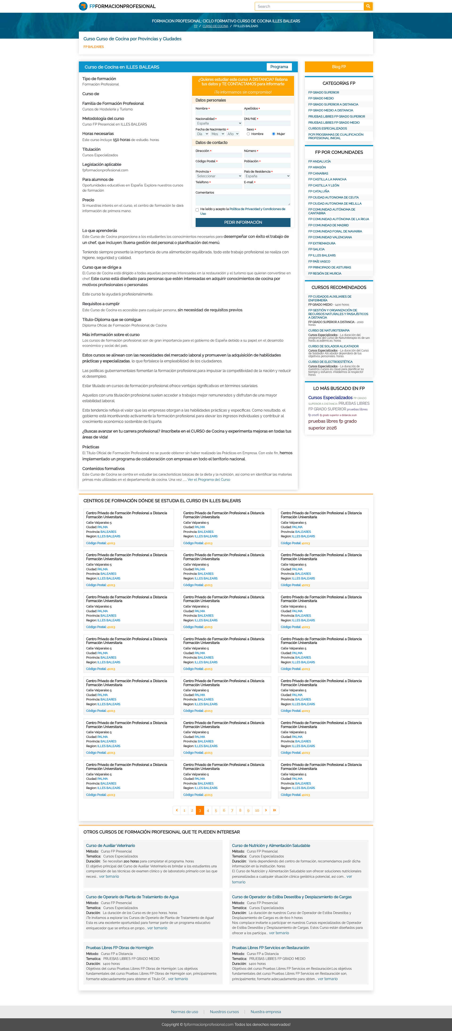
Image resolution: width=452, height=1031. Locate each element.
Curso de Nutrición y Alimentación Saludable (271, 845)
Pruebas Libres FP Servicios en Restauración (270, 948)
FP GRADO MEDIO (321, 98)
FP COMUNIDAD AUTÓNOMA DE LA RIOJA (338, 219)
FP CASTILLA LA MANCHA (327, 179)
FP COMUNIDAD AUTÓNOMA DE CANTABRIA (331, 211)
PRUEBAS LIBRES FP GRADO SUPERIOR (336, 116)
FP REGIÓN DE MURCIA (324, 273)
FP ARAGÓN (317, 167)
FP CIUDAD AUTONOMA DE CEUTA (333, 197)
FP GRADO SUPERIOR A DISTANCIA (333, 104)
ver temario (109, 876)
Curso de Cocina (215, 26)
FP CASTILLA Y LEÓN (323, 185)
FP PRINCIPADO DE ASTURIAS (329, 267)
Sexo (250, 129)
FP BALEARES (94, 47)
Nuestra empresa (266, 1012)
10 (257, 810)
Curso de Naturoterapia (329, 330)
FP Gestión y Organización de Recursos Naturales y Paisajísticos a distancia (338, 313)
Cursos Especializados (327, 128)
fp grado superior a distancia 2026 (338, 415)
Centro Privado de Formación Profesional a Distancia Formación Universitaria (126, 515)
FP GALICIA (316, 249)
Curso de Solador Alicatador (333, 346)
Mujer (281, 134)
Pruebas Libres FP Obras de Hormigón (119, 948)
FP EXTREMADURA (321, 243)
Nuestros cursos (224, 1012)
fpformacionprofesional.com (209, 1024)
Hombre (257, 134)
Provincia (202, 171)
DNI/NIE (250, 119)
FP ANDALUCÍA (319, 161)
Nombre (202, 108)
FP (195, 26)
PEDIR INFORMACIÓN (243, 222)
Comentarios (205, 192)
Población (251, 161)
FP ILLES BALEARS (322, 255)
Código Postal (205, 161)
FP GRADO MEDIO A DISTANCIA (330, 110)
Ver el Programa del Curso (209, 479)
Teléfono (202, 182)
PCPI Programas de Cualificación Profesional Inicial (335, 136)
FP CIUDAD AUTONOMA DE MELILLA (335, 203)
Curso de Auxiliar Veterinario (110, 845)
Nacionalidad (205, 119)
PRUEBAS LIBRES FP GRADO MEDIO (334, 122)
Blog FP (339, 67)
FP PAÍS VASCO (319, 261)
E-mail (248, 182)
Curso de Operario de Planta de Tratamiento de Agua (132, 897)
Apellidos (251, 108)
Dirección (202, 151)
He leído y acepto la (242, 211)
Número (250, 151)
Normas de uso (184, 1012)
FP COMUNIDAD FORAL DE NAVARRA (335, 231)
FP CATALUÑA (318, 191)
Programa (279, 67)
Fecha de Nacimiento (211, 129)
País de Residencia (257, 171)
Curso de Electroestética (330, 362)
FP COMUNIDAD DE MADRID (328, 225)
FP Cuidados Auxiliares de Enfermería (329, 298)
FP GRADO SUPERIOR (323, 92)
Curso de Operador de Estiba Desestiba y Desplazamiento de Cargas (292, 897)
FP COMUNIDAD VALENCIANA (330, 237)
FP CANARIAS (318, 173)
